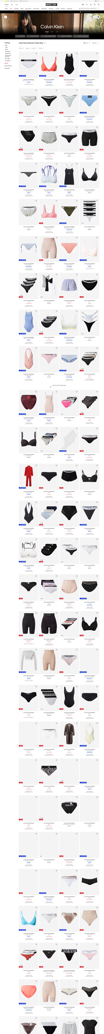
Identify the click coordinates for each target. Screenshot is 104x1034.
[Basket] (98, 4)
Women (7, 4)
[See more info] (28, 85)
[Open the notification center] (91, 4)
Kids (17, 4)
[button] (87, 43)
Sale (27, 48)
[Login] (87, 4)
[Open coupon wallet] (83, 4)
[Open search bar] (79, 8)
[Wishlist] (95, 4)
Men (12, 4)
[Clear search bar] (98, 8)
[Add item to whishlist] (36, 53)
